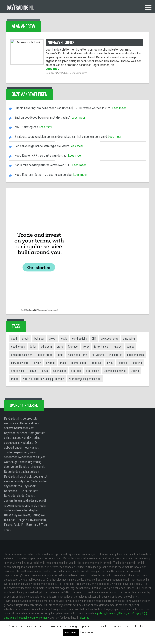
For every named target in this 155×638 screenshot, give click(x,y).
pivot (110, 362)
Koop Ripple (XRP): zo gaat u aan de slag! (41, 155)
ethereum (46, 346)
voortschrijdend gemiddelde (85, 379)
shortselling (18, 370)
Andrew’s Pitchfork (61, 42)
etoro (60, 346)
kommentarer (78, 73)
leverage (50, 362)
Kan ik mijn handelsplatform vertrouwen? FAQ (43, 165)
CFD (94, 338)
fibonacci (73, 346)
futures (117, 346)
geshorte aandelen (21, 354)
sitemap (84, 617)
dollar (33, 346)
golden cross (44, 354)
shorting (137, 362)
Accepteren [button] (71, 632)
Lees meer (53, 69)
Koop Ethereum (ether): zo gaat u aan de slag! (43, 175)
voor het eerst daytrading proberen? (43, 379)
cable (64, 338)
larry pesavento (20, 362)
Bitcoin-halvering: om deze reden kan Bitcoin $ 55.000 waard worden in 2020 (63, 108)
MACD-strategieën (26, 127)
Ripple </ (100, 613)
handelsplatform (77, 354)
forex (86, 346)
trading (135, 370)
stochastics (59, 370)
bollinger (39, 338)
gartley (130, 346)
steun (44, 370)
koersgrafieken (135, 354)
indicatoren (115, 354)
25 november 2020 (56, 73)
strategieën (92, 370)
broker (52, 338)
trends (14, 379)
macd (63, 362)
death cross (18, 346)
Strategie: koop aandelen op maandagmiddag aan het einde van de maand (61, 137)
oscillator (96, 362)
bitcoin (25, 338)
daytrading (129, 338)
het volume (98, 354)
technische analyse (115, 370)
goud (60, 354)
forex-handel (101, 346)
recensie (123, 362)
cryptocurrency (109, 338)
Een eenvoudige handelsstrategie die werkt (42, 146)
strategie (76, 370)
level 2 (37, 362)
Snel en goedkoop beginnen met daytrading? (43, 117)
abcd (14, 338)
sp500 (33, 370)
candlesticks (79, 338)
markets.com (79, 362)
